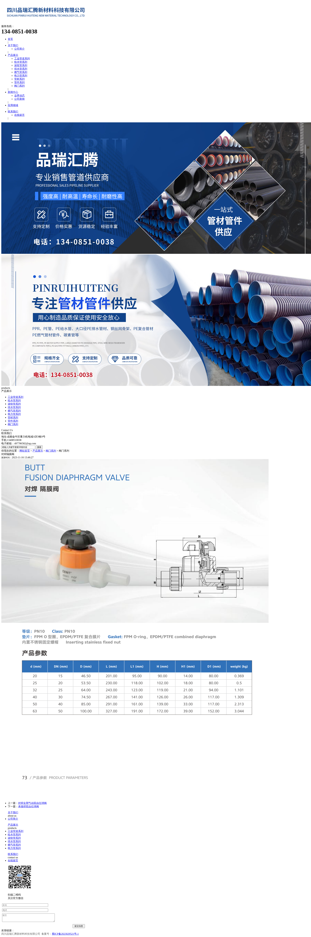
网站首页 (24, 450)
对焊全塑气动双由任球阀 (32, 803)
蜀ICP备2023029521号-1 (65, 933)
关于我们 (13, 45)
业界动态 (19, 95)
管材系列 (19, 79)
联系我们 (13, 111)
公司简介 (19, 48)
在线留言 (19, 115)
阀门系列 (19, 85)
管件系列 (19, 82)
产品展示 (13, 55)
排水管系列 (20, 68)
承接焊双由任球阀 (28, 806)
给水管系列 (20, 62)
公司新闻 (19, 99)
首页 (10, 39)
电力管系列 (20, 75)
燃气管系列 (20, 72)
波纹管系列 (20, 65)
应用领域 (13, 105)
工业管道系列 (22, 58)
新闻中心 (13, 92)
